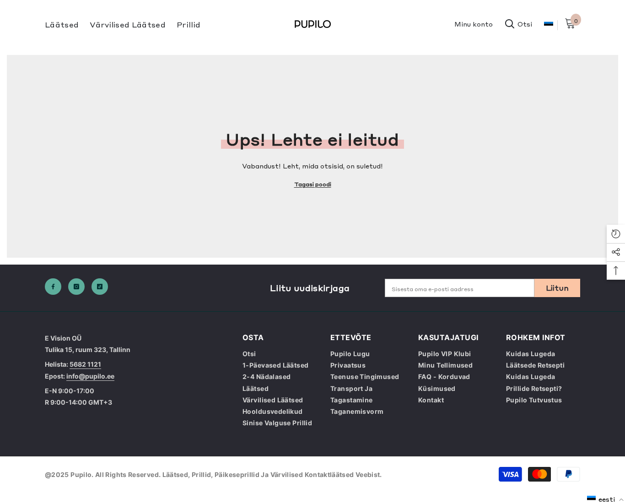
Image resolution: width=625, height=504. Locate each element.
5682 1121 (85, 364)
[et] (548, 25)
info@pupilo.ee (90, 376)
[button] (605, 499)
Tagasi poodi (312, 184)
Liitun (557, 287)
